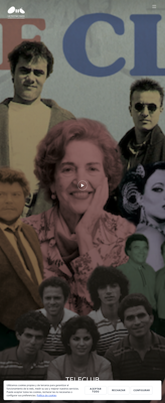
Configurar (141, 390)
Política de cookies (46, 395)
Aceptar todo (95, 390)
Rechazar (118, 390)
